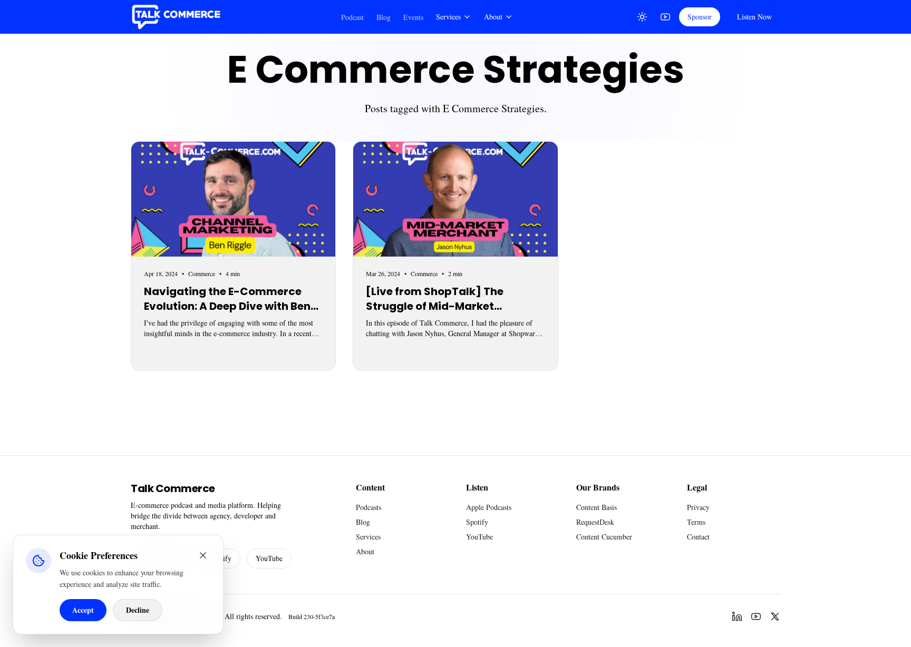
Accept (83, 609)
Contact (698, 537)
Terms (696, 522)
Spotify (477, 522)
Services (448, 17)
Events (413, 17)
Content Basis (596, 507)
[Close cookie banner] (203, 555)
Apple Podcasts (488, 507)
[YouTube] (665, 17)
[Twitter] (775, 616)
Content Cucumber (604, 537)
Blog (383, 17)
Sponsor (699, 17)
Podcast (352, 17)
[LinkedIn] (737, 616)
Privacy (698, 507)
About (493, 17)
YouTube (269, 558)
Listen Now (754, 17)
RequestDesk (595, 522)
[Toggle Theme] (642, 16)
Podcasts (368, 507)
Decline (137, 609)
